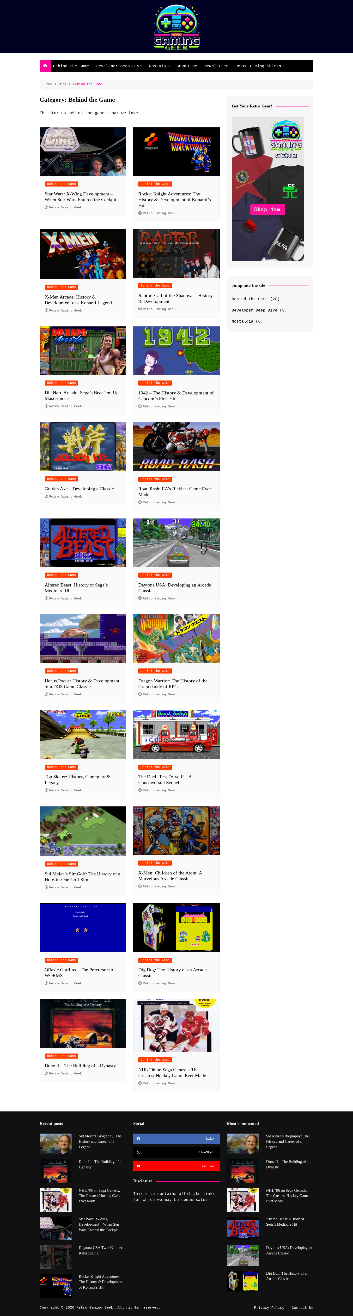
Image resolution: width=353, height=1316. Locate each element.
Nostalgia (160, 66)
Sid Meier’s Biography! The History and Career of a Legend (100, 1141)
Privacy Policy (269, 1308)
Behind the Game (71, 66)
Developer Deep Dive (119, 66)
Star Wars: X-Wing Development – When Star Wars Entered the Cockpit (99, 1224)
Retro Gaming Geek (65, 207)
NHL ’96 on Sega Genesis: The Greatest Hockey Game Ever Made (100, 1195)
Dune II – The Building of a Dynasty (80, 1065)
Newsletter (216, 66)
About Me (187, 66)
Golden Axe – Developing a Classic (79, 488)
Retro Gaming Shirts (258, 66)
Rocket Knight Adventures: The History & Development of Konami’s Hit (174, 199)
